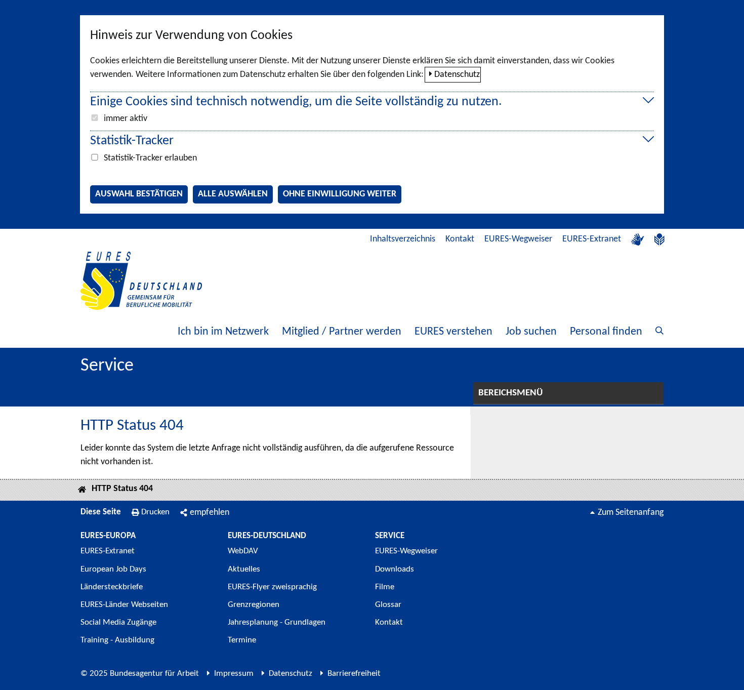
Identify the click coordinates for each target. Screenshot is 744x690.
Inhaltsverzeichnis (402, 239)
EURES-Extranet (591, 239)
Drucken (155, 512)
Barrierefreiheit (354, 673)
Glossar (388, 604)
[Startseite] (82, 490)
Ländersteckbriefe (111, 587)
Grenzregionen (253, 604)
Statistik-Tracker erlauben (150, 158)
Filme (384, 587)
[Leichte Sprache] (659, 239)
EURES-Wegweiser (518, 239)
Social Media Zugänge (118, 622)
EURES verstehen (453, 332)
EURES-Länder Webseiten (124, 604)
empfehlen (209, 512)
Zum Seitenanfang (631, 512)
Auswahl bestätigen (139, 194)
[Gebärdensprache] (637, 239)
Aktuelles (244, 569)
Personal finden (606, 332)
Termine (242, 640)
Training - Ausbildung (117, 640)
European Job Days (113, 569)
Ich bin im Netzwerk (223, 332)
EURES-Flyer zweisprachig (272, 587)
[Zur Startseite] (141, 281)
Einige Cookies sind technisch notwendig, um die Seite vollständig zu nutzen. (296, 102)
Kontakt (459, 239)
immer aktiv (125, 119)
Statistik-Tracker (132, 141)
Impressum (234, 673)
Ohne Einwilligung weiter (339, 194)
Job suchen (531, 332)
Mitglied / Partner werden (341, 332)
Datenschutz (457, 74)
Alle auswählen (233, 194)
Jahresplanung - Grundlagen (276, 622)
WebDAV (243, 551)
